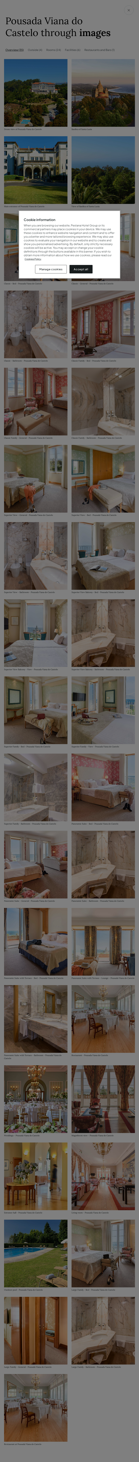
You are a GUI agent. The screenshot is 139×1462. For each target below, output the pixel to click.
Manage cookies (51, 269)
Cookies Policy (33, 258)
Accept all (81, 269)
